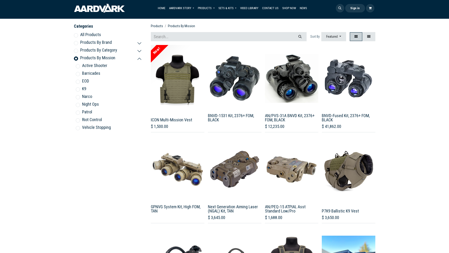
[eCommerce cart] (370, 8)
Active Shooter (94, 65)
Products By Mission (97, 57)
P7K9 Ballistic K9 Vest (340, 210)
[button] (340, 8)
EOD (85, 80)
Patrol (87, 111)
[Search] (300, 36)
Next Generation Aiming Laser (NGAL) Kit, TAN (233, 208)
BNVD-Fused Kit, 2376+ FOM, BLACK (346, 117)
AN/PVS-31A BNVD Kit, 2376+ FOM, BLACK (290, 117)
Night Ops (90, 104)
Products (157, 26)
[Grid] (356, 36)
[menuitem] (161, 8)
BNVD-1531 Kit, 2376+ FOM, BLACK (231, 117)
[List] (368, 36)
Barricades (91, 73)
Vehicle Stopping (96, 127)
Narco (87, 96)
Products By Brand (96, 42)
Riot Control (92, 119)
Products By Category (98, 50)
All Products (90, 34)
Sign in (355, 8)
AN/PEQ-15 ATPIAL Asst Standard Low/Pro (285, 208)
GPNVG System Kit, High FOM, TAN (175, 208)
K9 (84, 88)
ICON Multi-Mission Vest (171, 119)
